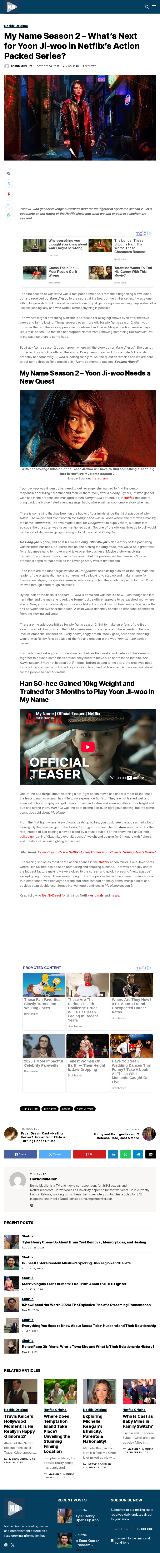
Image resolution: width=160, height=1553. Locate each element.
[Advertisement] (88, 176)
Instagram (100, 478)
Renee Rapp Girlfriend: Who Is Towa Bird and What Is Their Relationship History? (88, 1346)
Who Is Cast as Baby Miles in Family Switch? (138, 1421)
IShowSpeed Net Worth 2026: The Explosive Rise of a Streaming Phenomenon (86, 1305)
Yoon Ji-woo (85, 1108)
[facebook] (6, 1545)
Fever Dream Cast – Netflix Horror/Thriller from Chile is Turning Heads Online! (96, 852)
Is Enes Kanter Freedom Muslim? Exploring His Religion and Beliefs (76, 1263)
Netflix (66, 1108)
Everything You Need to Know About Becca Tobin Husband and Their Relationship (89, 1326)
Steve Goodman (99, 1464)
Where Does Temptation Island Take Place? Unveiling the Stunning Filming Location (57, 1434)
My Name (50, 1108)
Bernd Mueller (22, 66)
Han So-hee (30, 1108)
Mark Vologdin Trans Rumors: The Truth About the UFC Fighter (74, 1284)
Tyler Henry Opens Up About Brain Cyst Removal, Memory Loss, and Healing (84, 1242)
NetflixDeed (51, 895)
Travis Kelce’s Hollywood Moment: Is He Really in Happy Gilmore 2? (19, 1426)
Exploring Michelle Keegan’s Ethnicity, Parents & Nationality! (94, 1429)
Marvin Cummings (22, 1459)
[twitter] (13, 1545)
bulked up (27, 836)
